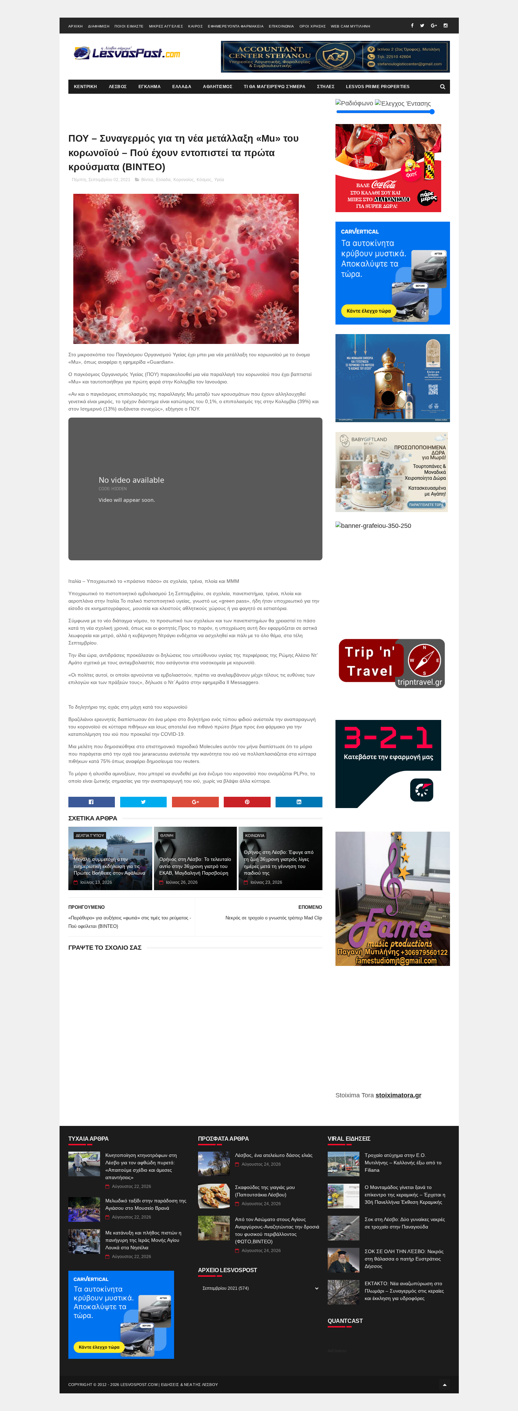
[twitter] (422, 25)
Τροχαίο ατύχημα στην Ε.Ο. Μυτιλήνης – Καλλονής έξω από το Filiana (403, 1162)
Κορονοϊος (183, 179)
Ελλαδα (163, 179)
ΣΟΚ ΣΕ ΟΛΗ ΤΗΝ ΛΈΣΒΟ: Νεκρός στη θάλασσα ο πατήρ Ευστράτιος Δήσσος (404, 1259)
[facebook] (412, 25)
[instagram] (445, 25)
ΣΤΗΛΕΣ (325, 86)
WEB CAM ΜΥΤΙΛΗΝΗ (350, 26)
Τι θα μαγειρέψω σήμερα (275, 86)
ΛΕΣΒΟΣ (118, 86)
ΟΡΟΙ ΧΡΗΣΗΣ (313, 26)
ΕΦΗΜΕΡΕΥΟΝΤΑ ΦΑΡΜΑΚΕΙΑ (236, 26)
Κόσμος (204, 179)
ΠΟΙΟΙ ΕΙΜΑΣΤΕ (129, 26)
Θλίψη (166, 835)
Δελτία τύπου (90, 835)
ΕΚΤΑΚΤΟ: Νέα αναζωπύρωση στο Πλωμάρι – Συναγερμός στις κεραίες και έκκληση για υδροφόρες (404, 1291)
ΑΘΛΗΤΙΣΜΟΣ (217, 86)
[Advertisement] (392, 1034)
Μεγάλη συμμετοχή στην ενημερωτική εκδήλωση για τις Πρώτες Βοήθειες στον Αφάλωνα (109, 866)
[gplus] (433, 25)
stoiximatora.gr (398, 1095)
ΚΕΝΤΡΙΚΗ (85, 86)
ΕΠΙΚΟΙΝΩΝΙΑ (281, 26)
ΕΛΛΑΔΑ (181, 86)
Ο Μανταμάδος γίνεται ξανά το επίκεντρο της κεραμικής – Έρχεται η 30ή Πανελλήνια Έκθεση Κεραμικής (405, 1194)
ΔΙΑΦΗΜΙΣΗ (99, 26)
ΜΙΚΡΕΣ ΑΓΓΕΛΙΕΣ (166, 26)
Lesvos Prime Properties (378, 86)
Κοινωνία (254, 835)
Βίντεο (147, 179)
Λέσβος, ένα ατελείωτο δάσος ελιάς (274, 1155)
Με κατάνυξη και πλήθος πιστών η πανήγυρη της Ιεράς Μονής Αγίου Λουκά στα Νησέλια (143, 1240)
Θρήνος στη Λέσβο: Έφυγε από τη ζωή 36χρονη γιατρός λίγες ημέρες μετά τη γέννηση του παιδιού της (279, 862)
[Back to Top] (444, 1384)
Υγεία (219, 179)
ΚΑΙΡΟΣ (195, 26)
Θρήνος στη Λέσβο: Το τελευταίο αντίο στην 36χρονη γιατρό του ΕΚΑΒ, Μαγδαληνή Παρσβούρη (195, 866)
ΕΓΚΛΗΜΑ (149, 86)
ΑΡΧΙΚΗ (75, 26)
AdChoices (337, 1351)
